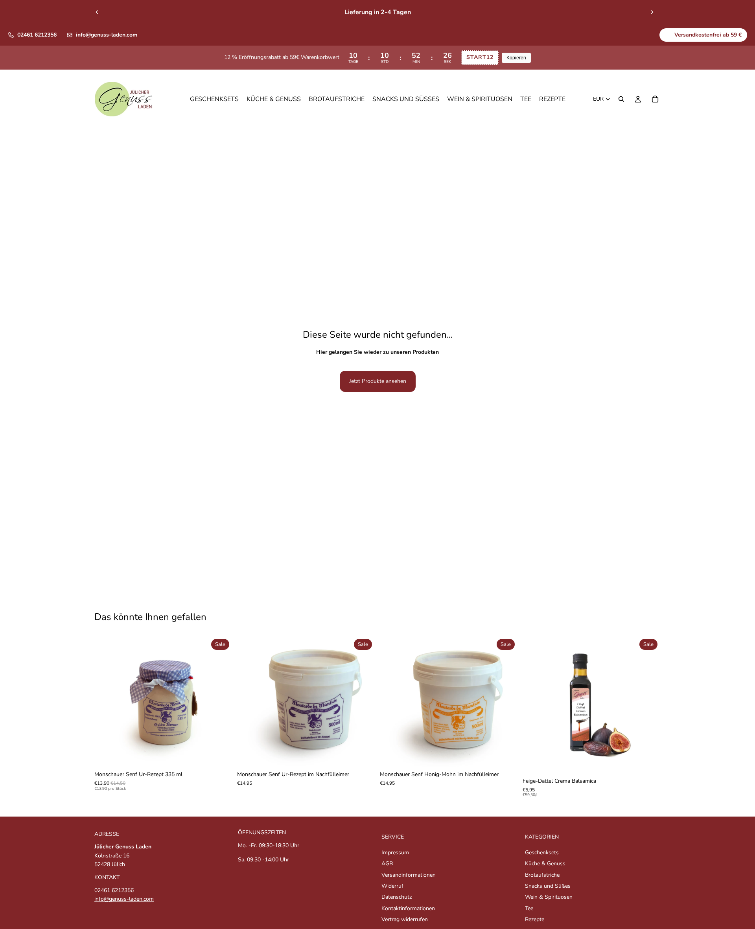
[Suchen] (621, 99)
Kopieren (516, 58)
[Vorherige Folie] (97, 12)
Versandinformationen (408, 874)
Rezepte (534, 919)
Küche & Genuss (545, 863)
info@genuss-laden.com (106, 35)
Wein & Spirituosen (549, 897)
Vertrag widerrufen (404, 919)
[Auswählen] (220, 755)
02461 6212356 (37, 35)
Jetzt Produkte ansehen (377, 381)
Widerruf (392, 886)
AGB (387, 863)
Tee (529, 908)
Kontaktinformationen (408, 908)
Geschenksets (542, 852)
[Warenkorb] (655, 99)
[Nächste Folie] (652, 12)
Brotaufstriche (542, 874)
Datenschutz (396, 897)
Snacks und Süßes (548, 886)
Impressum (395, 852)
